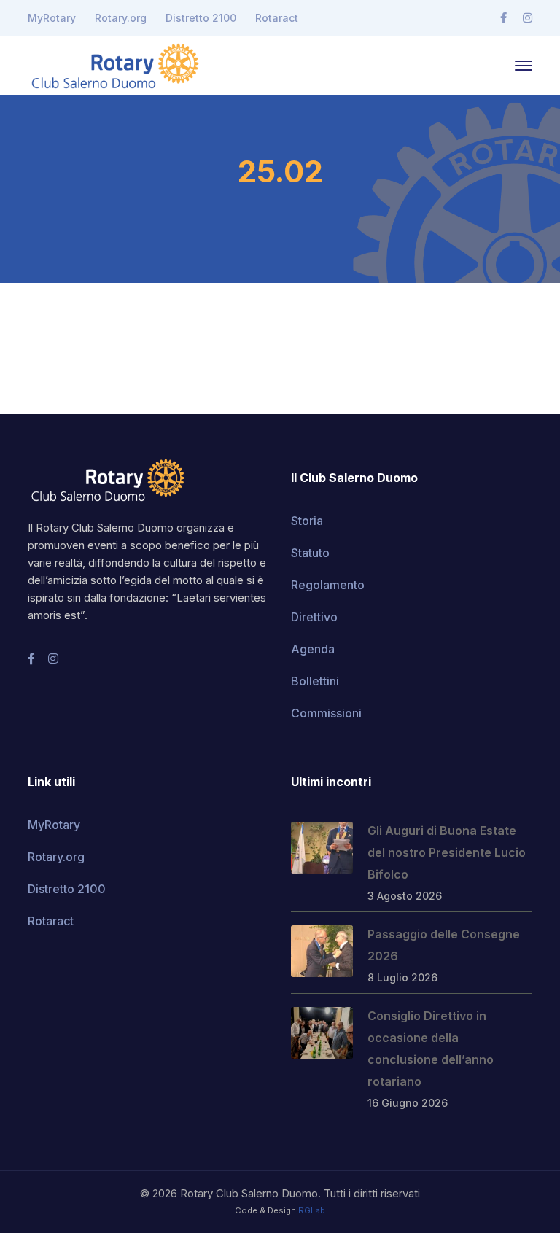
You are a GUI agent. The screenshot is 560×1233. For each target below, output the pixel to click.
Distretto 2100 (201, 18)
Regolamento (328, 584)
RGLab (311, 1210)
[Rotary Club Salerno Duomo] (115, 64)
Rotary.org (121, 18)
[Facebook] (503, 18)
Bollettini (315, 681)
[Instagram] (527, 18)
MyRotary (52, 18)
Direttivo (314, 617)
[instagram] (53, 658)
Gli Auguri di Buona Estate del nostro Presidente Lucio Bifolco (447, 852)
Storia (307, 520)
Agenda (313, 649)
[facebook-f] (31, 658)
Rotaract (276, 18)
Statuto (310, 552)
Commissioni (326, 713)
